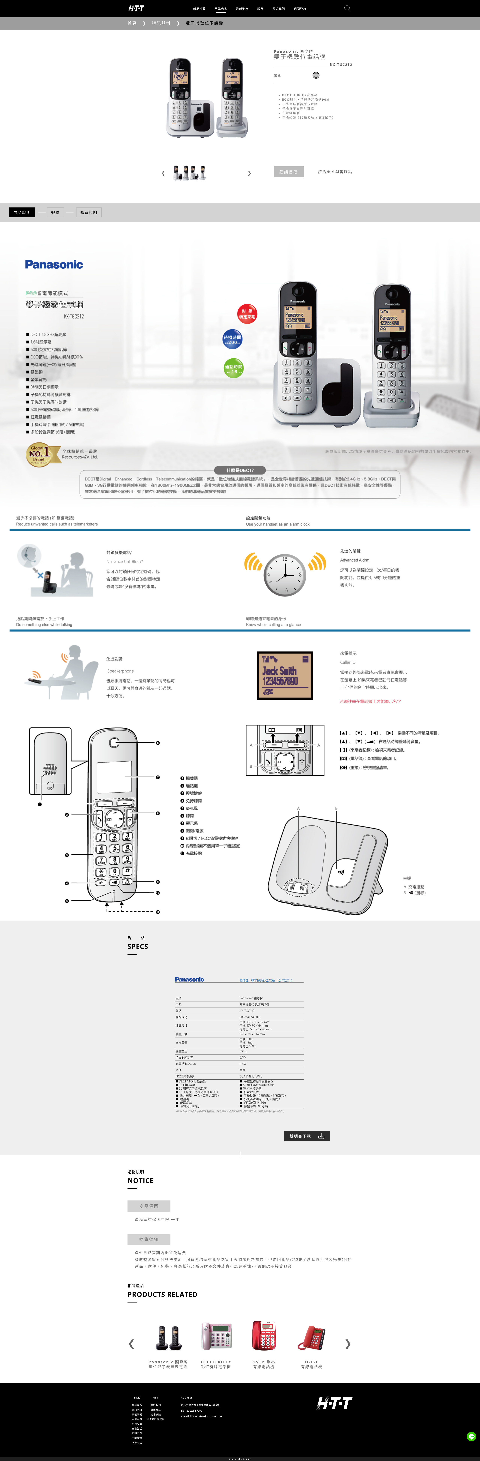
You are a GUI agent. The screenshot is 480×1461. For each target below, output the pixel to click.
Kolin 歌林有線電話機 (216, 1364)
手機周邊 (137, 1438)
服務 (260, 9)
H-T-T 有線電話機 (311, 1364)
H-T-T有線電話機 (264, 1364)
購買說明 (89, 212)
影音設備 (137, 1424)
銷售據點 (156, 1414)
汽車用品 (137, 1442)
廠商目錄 (156, 1409)
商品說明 (22, 212)
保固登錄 (300, 9)
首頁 (132, 23)
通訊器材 (161, 23)
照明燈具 (137, 1433)
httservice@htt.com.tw (206, 1416)
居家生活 (137, 1428)
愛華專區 (137, 1405)
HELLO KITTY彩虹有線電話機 (168, 1364)
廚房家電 (137, 1419)
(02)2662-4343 (193, 1410)
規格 (55, 212)
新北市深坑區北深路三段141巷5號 (200, 1405)
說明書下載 (300, 1136)
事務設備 (137, 1414)
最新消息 (242, 9)
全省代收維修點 (156, 1419)
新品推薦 (199, 9)
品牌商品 (220, 9)
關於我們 (278, 9)
